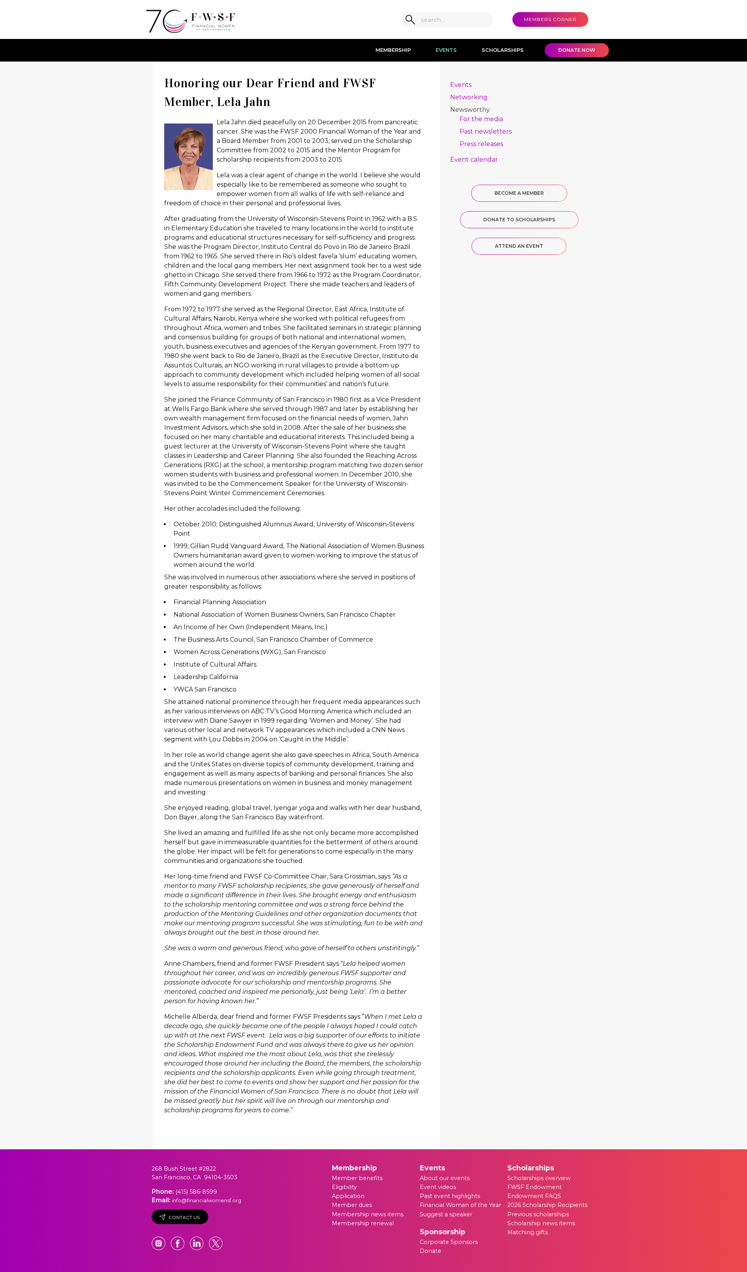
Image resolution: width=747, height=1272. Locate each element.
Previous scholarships (538, 1214)
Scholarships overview (539, 1178)
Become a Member (519, 193)
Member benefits (357, 1178)
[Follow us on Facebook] (178, 1239)
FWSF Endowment (534, 1187)
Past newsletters (485, 131)
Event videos (438, 1187)
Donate (430, 1250)
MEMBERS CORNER (550, 19)
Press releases (481, 144)
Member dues (352, 1204)
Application (348, 1196)
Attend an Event (519, 246)
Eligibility (344, 1187)
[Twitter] (216, 1239)
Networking (468, 97)
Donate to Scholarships (519, 219)
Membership (393, 50)
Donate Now (576, 50)
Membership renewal (363, 1223)
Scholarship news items (541, 1223)
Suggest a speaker (446, 1214)
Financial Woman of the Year (460, 1204)
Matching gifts (527, 1232)
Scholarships (503, 50)
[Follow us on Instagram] (159, 1239)
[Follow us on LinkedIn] (197, 1239)
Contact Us (184, 1217)
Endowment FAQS (534, 1196)
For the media (481, 119)
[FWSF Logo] (190, 19)
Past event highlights (450, 1196)
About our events (445, 1178)
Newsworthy (470, 109)
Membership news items (367, 1214)
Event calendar (474, 159)
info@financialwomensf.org (206, 1200)
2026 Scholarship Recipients (547, 1204)
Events (446, 50)
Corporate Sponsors (449, 1242)
